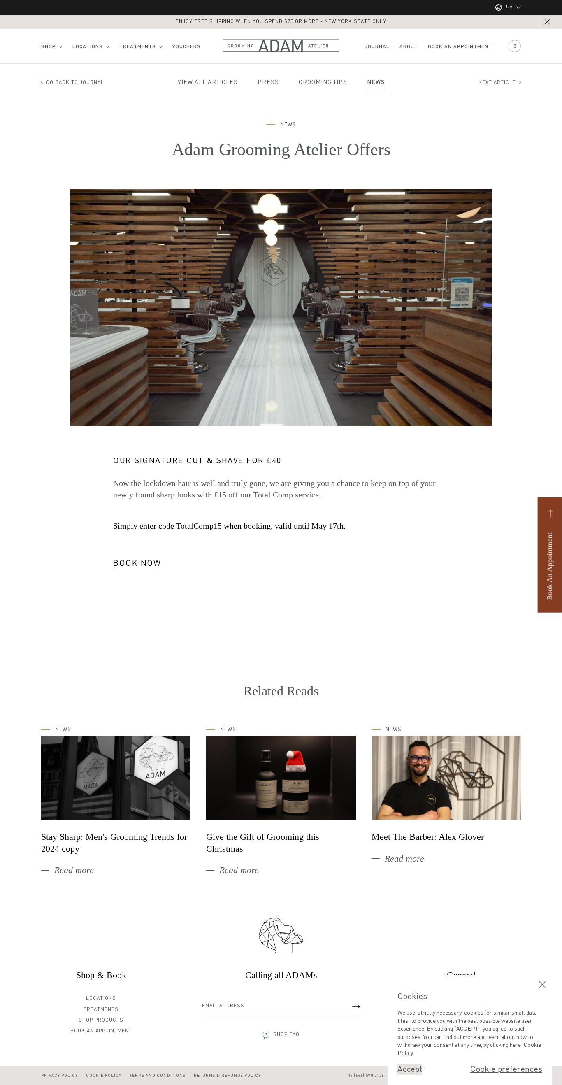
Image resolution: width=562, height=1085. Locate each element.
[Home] (281, 935)
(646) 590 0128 (369, 1075)
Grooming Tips (323, 82)
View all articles (208, 82)
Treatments (137, 46)
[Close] (547, 21)
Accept (409, 1070)
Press (268, 82)
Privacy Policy (59, 1075)
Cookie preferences (506, 1070)
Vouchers (186, 46)
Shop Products (101, 1020)
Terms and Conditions (158, 1075)
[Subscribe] (356, 1006)
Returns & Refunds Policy (227, 1075)
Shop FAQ (286, 1034)
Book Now (137, 564)
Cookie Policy (103, 1075)
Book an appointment (460, 46)
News (376, 82)
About (408, 46)
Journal (377, 46)
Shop (48, 46)
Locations (87, 46)
